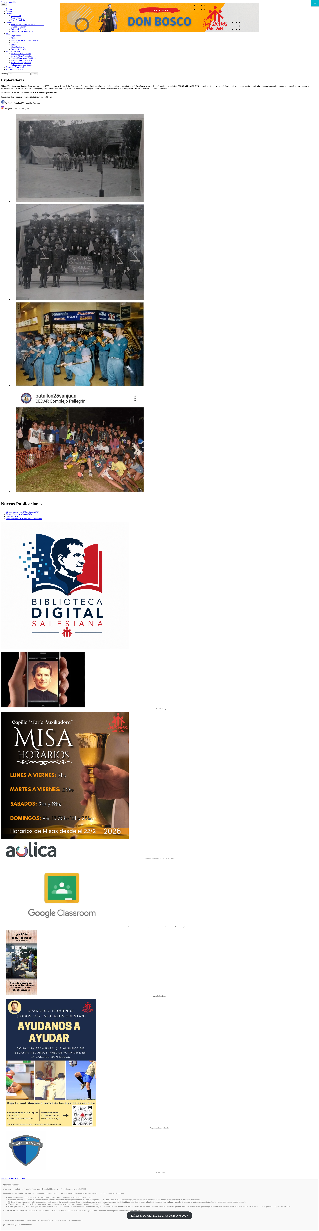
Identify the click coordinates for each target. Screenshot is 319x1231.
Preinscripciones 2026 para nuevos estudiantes (24, 519)
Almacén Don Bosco (14, 69)
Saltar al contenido (8, 2)
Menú (4, 4)
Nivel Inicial (16, 16)
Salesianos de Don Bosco (21, 54)
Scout (13, 45)
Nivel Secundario (18, 20)
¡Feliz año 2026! (12, 516)
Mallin (13, 38)
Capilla (9, 22)
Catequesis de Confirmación (22, 31)
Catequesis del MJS (18, 49)
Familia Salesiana (13, 51)
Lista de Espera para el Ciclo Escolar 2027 (22, 512)
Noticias (9, 9)
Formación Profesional (15, 67)
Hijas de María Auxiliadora (21, 56)
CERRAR (315, 3)
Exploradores (16, 36)
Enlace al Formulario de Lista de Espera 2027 (159, 1215)
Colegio (9, 13)
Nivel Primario (17, 18)
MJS (8, 33)
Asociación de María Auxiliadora (24, 58)
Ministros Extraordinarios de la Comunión (27, 25)
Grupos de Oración (18, 27)
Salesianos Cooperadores (21, 63)
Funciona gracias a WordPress (13, 1178)
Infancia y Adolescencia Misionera (24, 40)
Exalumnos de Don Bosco (21, 60)
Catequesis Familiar (18, 29)
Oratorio (14, 42)
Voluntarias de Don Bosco (21, 65)
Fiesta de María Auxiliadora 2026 (19, 514)
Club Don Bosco (17, 47)
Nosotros (9, 11)
